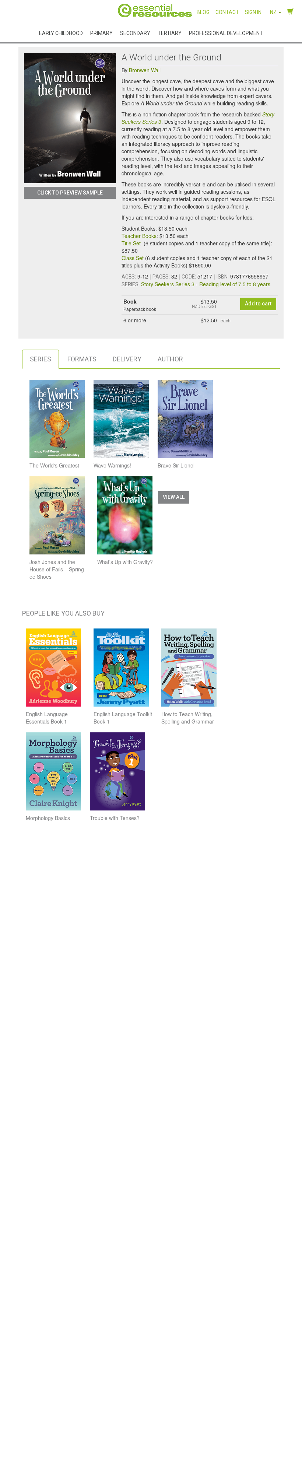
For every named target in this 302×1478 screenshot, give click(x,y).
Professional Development (226, 33)
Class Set (133, 258)
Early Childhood (61, 33)
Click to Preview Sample (70, 193)
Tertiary (170, 33)
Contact (227, 12)
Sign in (253, 12)
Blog (203, 12)
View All (174, 497)
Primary (101, 33)
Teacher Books (139, 235)
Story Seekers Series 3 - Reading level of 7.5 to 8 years (205, 284)
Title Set (132, 243)
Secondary (135, 33)
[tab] (40, 359)
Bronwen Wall (145, 70)
